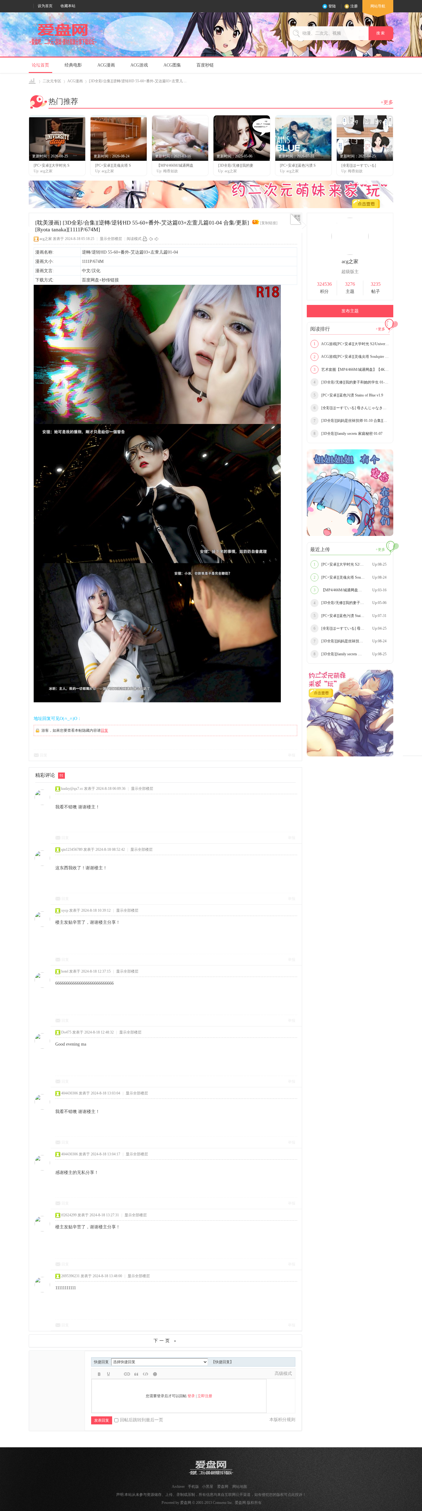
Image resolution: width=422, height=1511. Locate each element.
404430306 (69, 1093)
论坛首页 (40, 65)
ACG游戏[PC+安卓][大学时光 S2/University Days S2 (352, 344)
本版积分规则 (282, 1419)
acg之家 (46, 239)
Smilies (155, 1374)
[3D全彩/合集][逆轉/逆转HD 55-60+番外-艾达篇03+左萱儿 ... (138, 81)
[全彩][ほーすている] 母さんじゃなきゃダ (352, 408)
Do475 (66, 1032)
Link (127, 1374)
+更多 (387, 102)
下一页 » (166, 1340)
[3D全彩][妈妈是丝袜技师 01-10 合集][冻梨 (352, 420)
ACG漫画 (106, 65)
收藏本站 (68, 6)
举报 (291, 755)
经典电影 (73, 65)
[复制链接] (268, 223)
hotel (64, 971)
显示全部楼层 (111, 239)
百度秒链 (205, 65)
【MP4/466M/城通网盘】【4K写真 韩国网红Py (352, 590)
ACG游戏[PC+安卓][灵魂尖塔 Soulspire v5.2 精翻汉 (352, 356)
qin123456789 (71, 849)
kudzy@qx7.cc (72, 788)
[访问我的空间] (350, 253)
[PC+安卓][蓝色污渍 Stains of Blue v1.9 (348, 395)
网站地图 (239, 1486)
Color (108, 1374)
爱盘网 (32, 81)
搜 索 (381, 33)
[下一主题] (156, 239)
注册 (354, 6)
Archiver (178, 1486)
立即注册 (204, 1396)
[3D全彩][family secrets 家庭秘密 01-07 (348, 433)
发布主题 (350, 311)
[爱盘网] (63, 45)
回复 (104, 730)
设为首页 (45, 6)
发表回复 (101, 1420)
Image (118, 1374)
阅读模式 (134, 239)
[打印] (144, 239)
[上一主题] (150, 239)
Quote (136, 1374)
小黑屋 (207, 1486)
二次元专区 (52, 81)
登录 (191, 1396)
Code (145, 1374)
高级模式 (283, 1373)
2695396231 (70, 1276)
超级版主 (350, 271)
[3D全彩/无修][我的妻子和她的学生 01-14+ (352, 382)
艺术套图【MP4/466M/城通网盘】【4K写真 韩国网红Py (352, 369)
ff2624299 (69, 1215)
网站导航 (377, 6)
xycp (64, 910)
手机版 (193, 1486)
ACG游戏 (139, 65)
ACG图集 (172, 65)
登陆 (332, 6)
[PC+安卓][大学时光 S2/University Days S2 (351, 564)
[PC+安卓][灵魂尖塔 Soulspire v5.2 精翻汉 (351, 577)
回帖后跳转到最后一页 (141, 1420)
